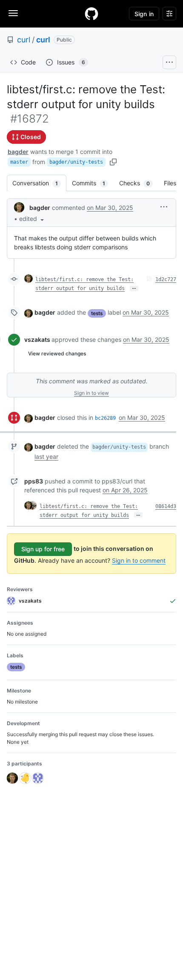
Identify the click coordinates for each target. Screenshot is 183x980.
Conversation (39, 183)
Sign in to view (91, 393)
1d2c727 (165, 279)
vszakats (37, 339)
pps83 (33, 481)
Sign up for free (43, 549)
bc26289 (105, 418)
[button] (32, 218)
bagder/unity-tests (76, 162)
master (19, 162)
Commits (93, 183)
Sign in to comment (139, 560)
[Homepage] (91, 13)
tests (97, 313)
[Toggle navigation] (13, 13)
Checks (138, 183)
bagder (18, 151)
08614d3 (165, 506)
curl (23, 39)
